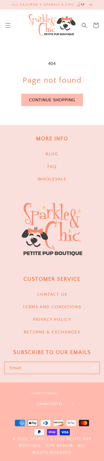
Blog (52, 153)
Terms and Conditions (52, 306)
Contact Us (52, 294)
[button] (8, 25)
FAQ (52, 166)
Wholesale (52, 178)
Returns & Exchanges (52, 331)
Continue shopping (52, 99)
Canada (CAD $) (49, 403)
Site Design (59, 446)
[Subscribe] (93, 368)
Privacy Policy (52, 319)
